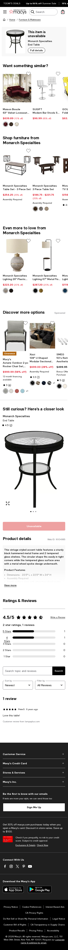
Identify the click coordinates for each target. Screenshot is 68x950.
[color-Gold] (41, 291)
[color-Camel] (38, 383)
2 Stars (7, 650)
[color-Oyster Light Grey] (5, 391)
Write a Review (57, 617)
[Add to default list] (28, 74)
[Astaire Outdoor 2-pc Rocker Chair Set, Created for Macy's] (15, 335)
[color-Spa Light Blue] (22, 391)
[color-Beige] (17, 124)
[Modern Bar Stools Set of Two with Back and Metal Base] (47, 88)
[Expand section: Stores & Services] (34, 772)
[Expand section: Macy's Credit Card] (34, 763)
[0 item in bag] (62, 11)
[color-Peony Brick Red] (17, 391)
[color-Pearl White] (11, 391)
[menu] (5, 12)
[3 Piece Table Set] (47, 165)
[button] (34, 474)
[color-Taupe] (46, 209)
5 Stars (7, 631)
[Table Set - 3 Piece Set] (17, 165)
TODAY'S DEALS (11, 3)
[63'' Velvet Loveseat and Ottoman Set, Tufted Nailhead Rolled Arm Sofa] (17, 88)
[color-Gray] (41, 209)
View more (10, 585)
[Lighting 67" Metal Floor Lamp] (47, 255)
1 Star (7, 656)
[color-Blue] (65, 291)
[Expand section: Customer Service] (34, 754)
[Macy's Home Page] (17, 11)
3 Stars (7, 643)
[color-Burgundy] (5, 124)
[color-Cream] (65, 386)
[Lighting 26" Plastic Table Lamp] (17, 255)
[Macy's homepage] (4, 19)
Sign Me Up (34, 807)
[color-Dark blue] (44, 383)
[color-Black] (11, 291)
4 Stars (7, 637)
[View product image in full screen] (8, 503)
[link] (17, 117)
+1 (27, 391)
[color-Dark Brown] (35, 209)
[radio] (5, 124)
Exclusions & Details (25, 845)
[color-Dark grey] (49, 383)
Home (12, 19)
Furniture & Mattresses (30, 19)
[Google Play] (39, 889)
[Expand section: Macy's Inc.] (34, 781)
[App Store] (13, 889)
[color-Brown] (11, 124)
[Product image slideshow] (34, 474)
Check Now (42, 845)
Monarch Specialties (40, 41)
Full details (36, 50)
